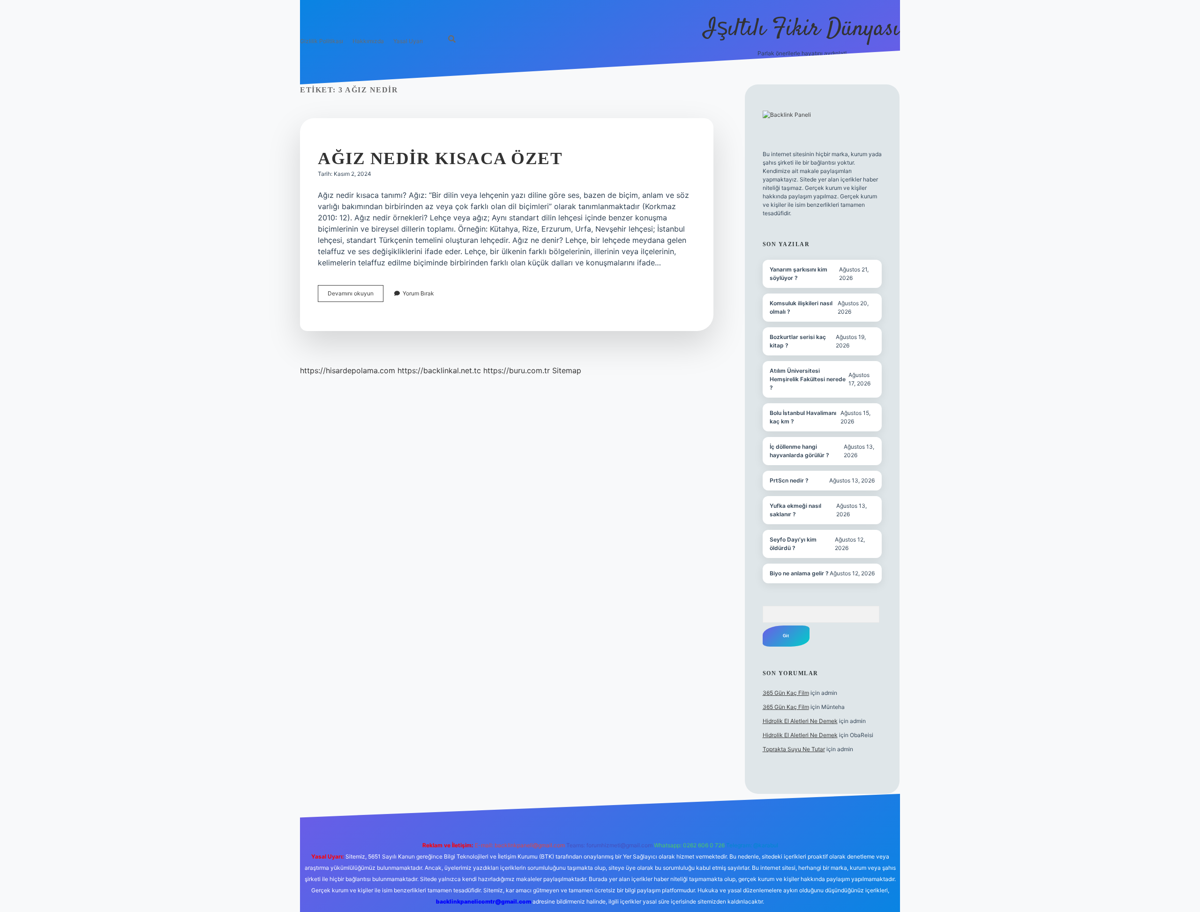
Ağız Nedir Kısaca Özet (440, 158)
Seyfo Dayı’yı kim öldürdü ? (793, 543)
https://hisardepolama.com (347, 370)
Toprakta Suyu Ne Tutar (794, 749)
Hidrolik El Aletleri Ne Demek (800, 720)
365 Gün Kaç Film (786, 692)
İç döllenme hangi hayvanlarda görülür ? (799, 451)
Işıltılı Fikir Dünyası (802, 29)
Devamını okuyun (355, 295)
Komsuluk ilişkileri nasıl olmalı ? (801, 307)
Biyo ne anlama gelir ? (799, 573)
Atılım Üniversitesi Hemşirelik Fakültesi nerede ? (808, 379)
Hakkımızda (368, 41)
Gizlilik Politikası (321, 41)
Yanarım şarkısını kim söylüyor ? (798, 273)
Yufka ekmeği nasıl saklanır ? (795, 510)
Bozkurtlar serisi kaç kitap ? (798, 341)
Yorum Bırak (418, 293)
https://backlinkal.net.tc (439, 370)
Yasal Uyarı (408, 41)
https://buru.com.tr (516, 370)
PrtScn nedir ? (789, 480)
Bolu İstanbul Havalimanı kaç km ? (803, 417)
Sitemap (566, 370)
